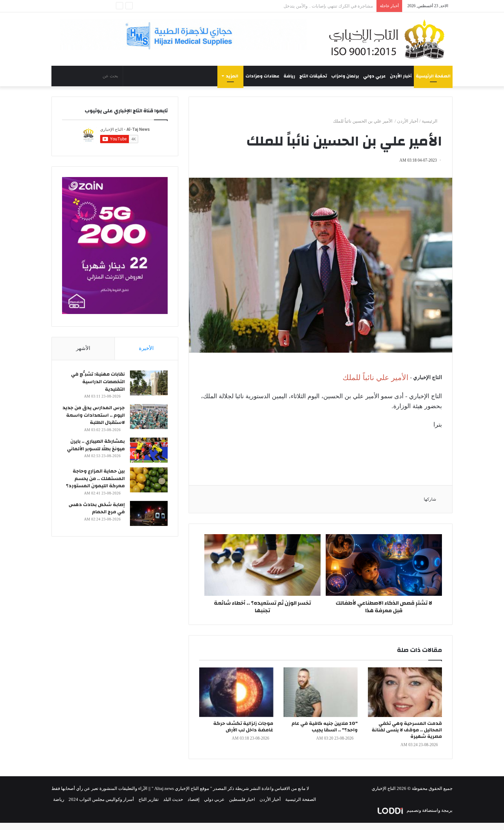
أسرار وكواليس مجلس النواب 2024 (101, 799)
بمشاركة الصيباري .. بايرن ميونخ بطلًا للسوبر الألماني (96, 445)
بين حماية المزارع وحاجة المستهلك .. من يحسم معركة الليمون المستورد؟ (95, 478)
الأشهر (83, 348)
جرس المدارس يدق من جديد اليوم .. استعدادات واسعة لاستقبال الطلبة (93, 415)
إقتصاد (194, 799)
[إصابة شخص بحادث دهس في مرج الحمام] (149, 513)
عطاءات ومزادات (262, 76)
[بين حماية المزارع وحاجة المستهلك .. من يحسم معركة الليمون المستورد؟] (149, 479)
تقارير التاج (149, 799)
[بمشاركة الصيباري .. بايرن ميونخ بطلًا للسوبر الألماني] (149, 450)
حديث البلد (173, 799)
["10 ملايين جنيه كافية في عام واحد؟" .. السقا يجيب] (321, 692)
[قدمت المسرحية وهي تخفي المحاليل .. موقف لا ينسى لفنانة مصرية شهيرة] (405, 692)
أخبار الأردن (401, 76)
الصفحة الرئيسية (433, 76)
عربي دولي (374, 76)
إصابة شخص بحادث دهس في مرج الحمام (97, 508)
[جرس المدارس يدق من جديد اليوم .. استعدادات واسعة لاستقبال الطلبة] (149, 416)
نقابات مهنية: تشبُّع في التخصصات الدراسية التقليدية (98, 381)
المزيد (232, 76)
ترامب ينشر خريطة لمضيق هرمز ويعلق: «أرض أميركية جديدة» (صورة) (308, 6)
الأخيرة (146, 348)
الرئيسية (430, 121)
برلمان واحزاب (345, 76)
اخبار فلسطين (242, 799)
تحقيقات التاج (313, 76)
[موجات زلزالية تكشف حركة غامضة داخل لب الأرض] (236, 692)
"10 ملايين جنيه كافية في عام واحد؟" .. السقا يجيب (324, 726)
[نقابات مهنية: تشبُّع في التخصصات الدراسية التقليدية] (149, 382)
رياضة (289, 76)
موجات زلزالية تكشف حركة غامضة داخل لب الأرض (243, 726)
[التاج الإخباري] (389, 39)
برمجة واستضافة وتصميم (429, 810)
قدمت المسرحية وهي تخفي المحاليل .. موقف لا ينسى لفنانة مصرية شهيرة (407, 730)
